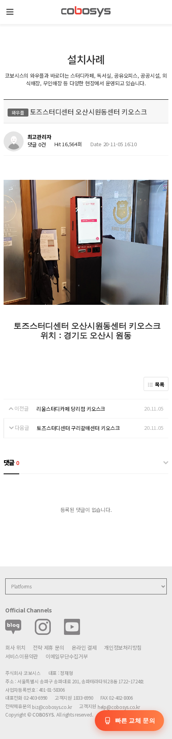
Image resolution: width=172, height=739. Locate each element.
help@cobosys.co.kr (119, 706)
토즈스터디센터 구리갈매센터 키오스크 (78, 428)
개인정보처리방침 (123, 647)
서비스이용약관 (21, 656)
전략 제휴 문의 (48, 647)
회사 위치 (15, 647)
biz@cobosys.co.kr (52, 706)
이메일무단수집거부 (67, 656)
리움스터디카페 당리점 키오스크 (70, 409)
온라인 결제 (84, 647)
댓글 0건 (37, 144)
